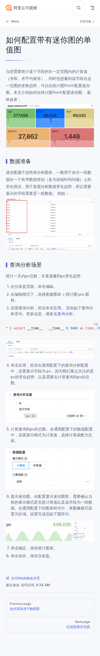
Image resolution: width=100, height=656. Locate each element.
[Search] (78, 8)
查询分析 (65, 313)
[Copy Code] (92, 328)
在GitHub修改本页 (25, 578)
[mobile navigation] (92, 8)
